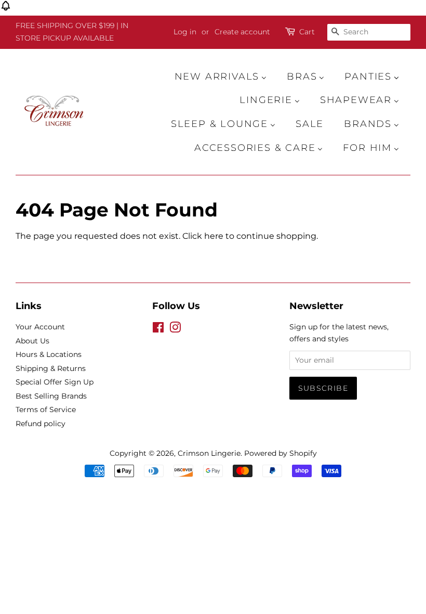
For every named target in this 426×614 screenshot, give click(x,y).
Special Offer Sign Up (55, 382)
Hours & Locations (49, 354)
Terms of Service (46, 409)
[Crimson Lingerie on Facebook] (158, 329)
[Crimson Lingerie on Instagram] (175, 329)
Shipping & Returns (51, 368)
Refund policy (40, 423)
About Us (32, 341)
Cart (307, 31)
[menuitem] (226, 76)
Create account (242, 31)
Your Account (40, 327)
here (213, 236)
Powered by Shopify (280, 453)
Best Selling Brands (51, 396)
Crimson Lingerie (209, 453)
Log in (185, 31)
